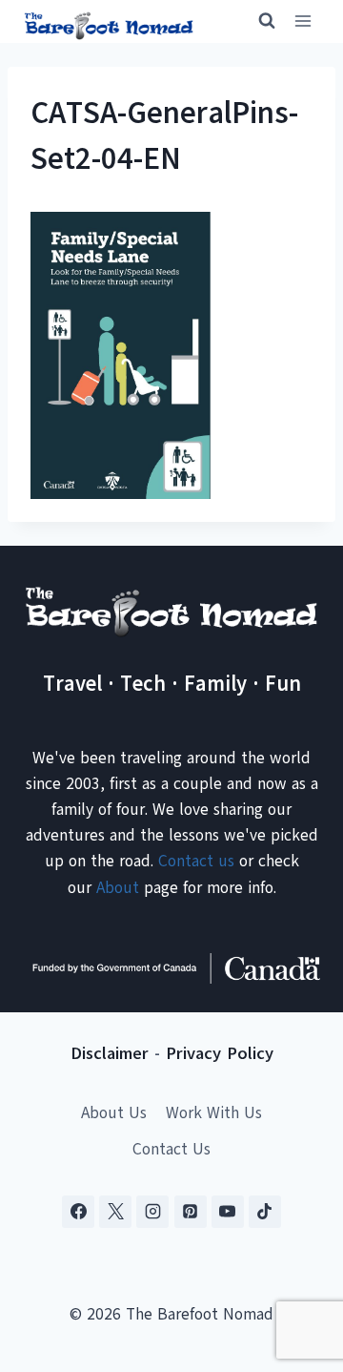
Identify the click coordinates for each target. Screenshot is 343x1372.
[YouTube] (228, 1211)
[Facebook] (78, 1211)
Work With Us (214, 1113)
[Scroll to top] (294, 1262)
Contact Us (171, 1149)
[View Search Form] (258, 21)
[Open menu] (302, 21)
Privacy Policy (219, 1053)
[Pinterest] (190, 1211)
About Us (114, 1113)
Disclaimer (110, 1053)
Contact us (196, 861)
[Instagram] (152, 1211)
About (117, 888)
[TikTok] (265, 1211)
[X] (115, 1211)
